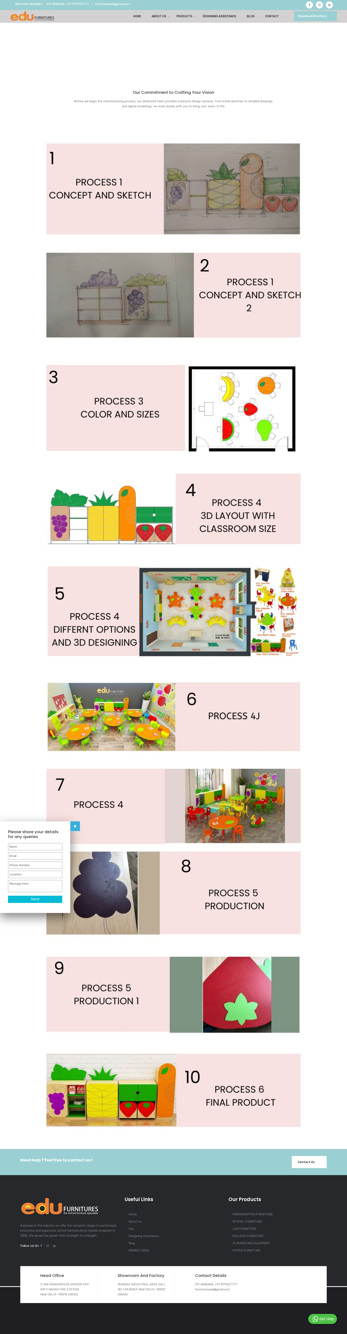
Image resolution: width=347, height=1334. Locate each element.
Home (137, 16)
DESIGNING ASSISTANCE (219, 16)
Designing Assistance (144, 1236)
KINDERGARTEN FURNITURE (253, 1214)
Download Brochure (312, 16)
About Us (159, 16)
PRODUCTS (184, 16)
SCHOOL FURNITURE (247, 1221)
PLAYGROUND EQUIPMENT (251, 1243)
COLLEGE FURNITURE (248, 1236)
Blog (132, 1243)
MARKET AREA (139, 1250)
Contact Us (306, 1162)
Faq (131, 1229)
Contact (272, 16)
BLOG (251, 16)
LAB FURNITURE (244, 1229)
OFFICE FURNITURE (246, 1250)
